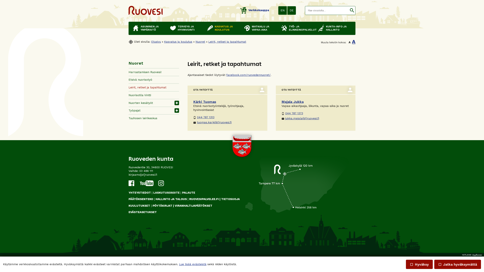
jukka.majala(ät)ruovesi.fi (300, 118)
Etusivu (156, 41)
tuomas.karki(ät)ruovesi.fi (212, 122)
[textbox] (327, 10)
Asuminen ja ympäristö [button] (150, 28)
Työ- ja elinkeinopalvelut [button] (302, 28)
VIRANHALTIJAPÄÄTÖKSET (193, 205)
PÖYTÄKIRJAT (162, 205)
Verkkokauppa (258, 10)
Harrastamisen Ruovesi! (145, 72)
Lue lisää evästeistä (192, 264)
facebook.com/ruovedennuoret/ (248, 75)
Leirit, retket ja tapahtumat (227, 41)
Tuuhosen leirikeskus (143, 118)
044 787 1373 (292, 113)
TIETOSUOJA (230, 199)
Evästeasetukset (143, 212)
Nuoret (200, 41)
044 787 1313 (203, 117)
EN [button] (283, 10)
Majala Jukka (293, 102)
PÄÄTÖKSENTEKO (141, 199)
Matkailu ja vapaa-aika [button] (260, 28)
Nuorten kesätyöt (141, 103)
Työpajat (134, 110)
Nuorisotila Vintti (140, 95)
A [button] (350, 42)
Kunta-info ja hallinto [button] (336, 28)
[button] (352, 10)
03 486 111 (146, 171)
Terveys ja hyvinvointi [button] (186, 28)
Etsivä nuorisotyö (140, 79)
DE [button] (292, 10)
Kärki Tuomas (204, 102)
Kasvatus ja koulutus (178, 41)
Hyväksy (419, 264)
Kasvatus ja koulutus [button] (224, 28)
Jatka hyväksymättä (457, 264)
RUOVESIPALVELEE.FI (204, 199)
